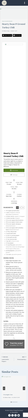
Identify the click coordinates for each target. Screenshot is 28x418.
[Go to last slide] (4, 388)
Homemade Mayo (21, 358)
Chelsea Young (6, 31)
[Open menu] (24, 2)
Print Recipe (18, 35)
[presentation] (14, 384)
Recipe (10, 21)
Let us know (13, 345)
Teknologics (15, 412)
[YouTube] (18, 415)
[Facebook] (9, 415)
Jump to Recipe (7, 35)
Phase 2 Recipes (5, 21)
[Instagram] (15, 415)
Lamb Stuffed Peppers (5, 359)
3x (23, 207)
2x (20, 207)
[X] (12, 415)
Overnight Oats (8, 395)
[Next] (24, 388)
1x (17, 207)
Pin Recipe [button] (15, 175)
